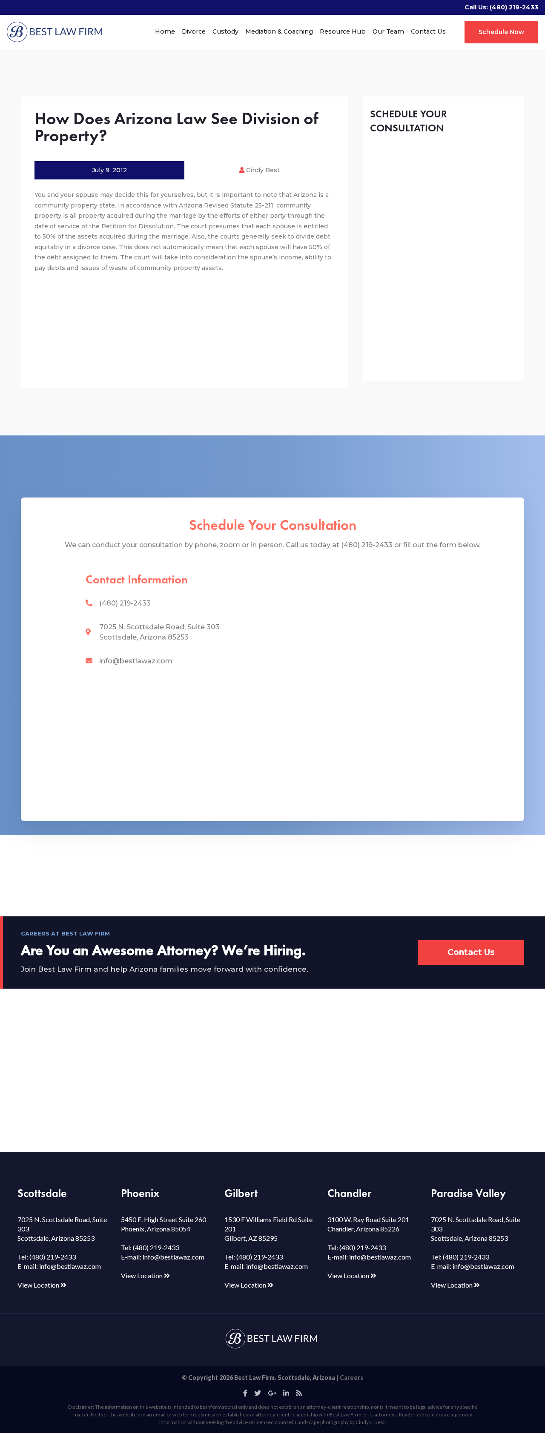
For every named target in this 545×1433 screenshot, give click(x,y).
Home (165, 31)
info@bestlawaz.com (135, 661)
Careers (351, 1377)
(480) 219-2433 (514, 7)
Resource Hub (343, 31)
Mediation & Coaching (279, 31)
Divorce (194, 31)
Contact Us (428, 31)
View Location (38, 1285)
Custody (225, 31)
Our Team (388, 31)
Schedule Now (501, 32)
